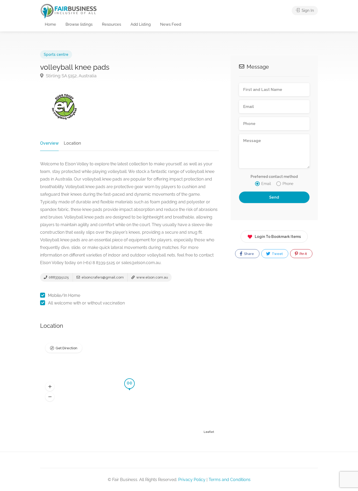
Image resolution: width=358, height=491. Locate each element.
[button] (49, 386)
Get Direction (66, 348)
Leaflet (209, 432)
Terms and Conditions (230, 479)
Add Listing (141, 24)
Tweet (277, 254)
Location (72, 143)
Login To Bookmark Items (278, 236)
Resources (111, 24)
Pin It (303, 254)
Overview (49, 143)
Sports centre (56, 54)
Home (50, 24)
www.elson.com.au (151, 277)
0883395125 (58, 277)
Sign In (307, 10)
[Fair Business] (68, 10)
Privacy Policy (191, 479)
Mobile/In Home (64, 295)
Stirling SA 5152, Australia (70, 75)
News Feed (170, 24)
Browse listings (79, 24)
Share (248, 254)
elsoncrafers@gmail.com (102, 277)
